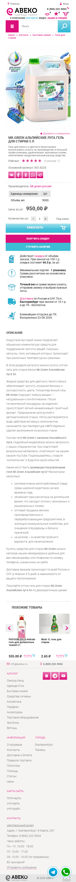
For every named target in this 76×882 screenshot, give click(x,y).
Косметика (14, 701)
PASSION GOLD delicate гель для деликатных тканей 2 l (22, 642)
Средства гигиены (19, 696)
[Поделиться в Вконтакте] (11, 175)
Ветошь (12, 728)
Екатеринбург (44, 744)
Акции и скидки (57, 18)
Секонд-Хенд (15, 680)
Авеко (11, 35)
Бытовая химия (42, 35)
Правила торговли (19, 760)
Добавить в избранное (56, 133)
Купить (28, 655)
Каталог (24, 35)
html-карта (14, 798)
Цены (10, 781)
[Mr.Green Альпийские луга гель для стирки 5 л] (38, 88)
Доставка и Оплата (19, 755)
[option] (38, 88)
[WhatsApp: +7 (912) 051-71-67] (66, 872)
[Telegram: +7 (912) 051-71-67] (53, 872)
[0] (47, 13)
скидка (39, 256)
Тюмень (40, 749)
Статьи (11, 776)
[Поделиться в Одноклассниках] (25, 175)
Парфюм (12, 707)
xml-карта (13, 803)
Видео (42, 18)
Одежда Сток (15, 685)
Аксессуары (15, 712)
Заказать (35, 227)
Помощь (12, 771)
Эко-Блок (13, 722)
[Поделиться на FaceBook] (18, 175)
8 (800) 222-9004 (56, 9)
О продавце (14, 744)
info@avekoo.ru (19, 664)
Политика (13, 765)
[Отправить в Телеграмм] (40, 175)
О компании (17, 18)
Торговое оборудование (23, 717)
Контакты (32, 18)
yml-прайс (13, 808)
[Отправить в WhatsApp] (33, 175)
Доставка (26, 298)
